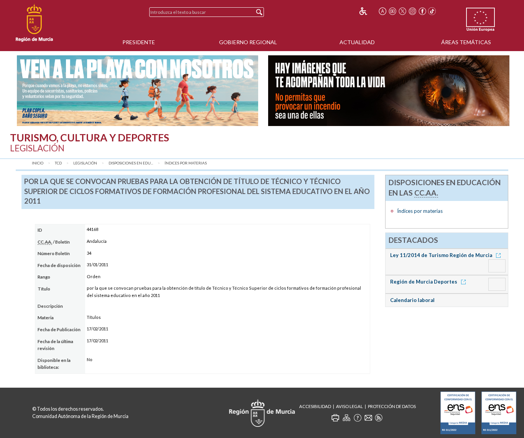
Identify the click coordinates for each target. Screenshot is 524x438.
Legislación (85, 163)
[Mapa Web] (346, 417)
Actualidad (357, 42)
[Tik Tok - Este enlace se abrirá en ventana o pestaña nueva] (432, 11)
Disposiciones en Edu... (131, 163)
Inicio (37, 163)
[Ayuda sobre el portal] (357, 417)
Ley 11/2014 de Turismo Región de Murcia (441, 255)
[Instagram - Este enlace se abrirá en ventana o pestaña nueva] (412, 11)
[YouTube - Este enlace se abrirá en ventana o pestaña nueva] (392, 11)
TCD (58, 163)
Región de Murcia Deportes (424, 282)
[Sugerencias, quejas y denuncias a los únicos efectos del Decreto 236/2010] (368, 417)
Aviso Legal (349, 406)
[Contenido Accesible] (368, 11)
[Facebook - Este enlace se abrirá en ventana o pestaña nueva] (422, 11)
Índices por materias (186, 163)
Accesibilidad (315, 406)
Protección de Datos (392, 406)
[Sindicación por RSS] (378, 417)
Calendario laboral (412, 300)
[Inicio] (34, 23)
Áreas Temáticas (466, 42)
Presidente (138, 42)
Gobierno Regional (248, 42)
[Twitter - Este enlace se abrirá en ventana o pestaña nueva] (402, 11)
